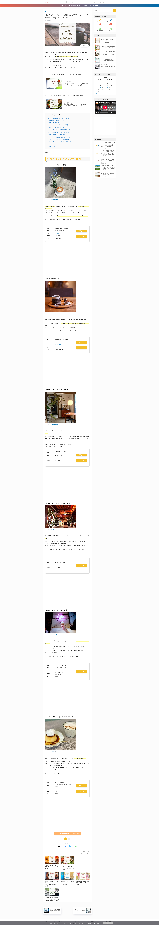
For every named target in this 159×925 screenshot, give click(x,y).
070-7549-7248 (58, 233)
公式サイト (81, 231)
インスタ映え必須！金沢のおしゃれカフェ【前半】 (59, 118)
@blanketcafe (53, 312)
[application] (105, 107)
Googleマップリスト (52, 146)
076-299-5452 (58, 670)
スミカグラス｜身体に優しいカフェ (56, 135)
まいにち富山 (99, 25)
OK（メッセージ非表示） (108, 923)
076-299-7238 (58, 564)
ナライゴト (89, 2)
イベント (114, 2)
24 (100, 89)
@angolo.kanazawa (54, 199)
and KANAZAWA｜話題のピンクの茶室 (57, 127)
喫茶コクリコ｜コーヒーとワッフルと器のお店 (59, 139)
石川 (84, 853)
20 (107, 87)
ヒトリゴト (101, 2)
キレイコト (82, 2)
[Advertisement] (105, 126)
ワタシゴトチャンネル (110, 25)
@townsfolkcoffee (54, 424)
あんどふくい (111, 30)
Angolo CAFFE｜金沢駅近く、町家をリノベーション (60, 120)
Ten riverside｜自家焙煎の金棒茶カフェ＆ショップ (59, 137)
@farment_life (53, 529)
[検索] (114, 10)
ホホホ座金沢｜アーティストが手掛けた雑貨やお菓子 (60, 141)
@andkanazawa (53, 634)
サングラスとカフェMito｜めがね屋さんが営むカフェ (60, 129)
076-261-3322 (58, 344)
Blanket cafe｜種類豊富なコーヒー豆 (57, 122)
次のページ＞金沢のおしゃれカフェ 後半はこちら (67, 833)
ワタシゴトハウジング (110, 21)
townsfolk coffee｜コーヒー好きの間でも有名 (58, 124)
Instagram (81, 236)
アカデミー (107, 2)
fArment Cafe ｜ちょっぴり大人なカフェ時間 (58, 125)
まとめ (49, 143)
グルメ (88, 851)
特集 (67, 2)
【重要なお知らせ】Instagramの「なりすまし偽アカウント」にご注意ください (79, 5)
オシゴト (71, 2)
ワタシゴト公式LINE (99, 30)
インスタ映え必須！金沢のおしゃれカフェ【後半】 (59, 132)
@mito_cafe (52, 751)
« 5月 (96, 93)
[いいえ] (157, 923)
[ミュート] (112, 112)
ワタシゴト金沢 (99, 21)
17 (100, 87)
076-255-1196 (58, 457)
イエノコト (76, 2)
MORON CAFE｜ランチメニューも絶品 (57, 134)
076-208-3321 (58, 788)
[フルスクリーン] (114, 112)
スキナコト (95, 2)
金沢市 (88, 853)
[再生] (96, 112)
